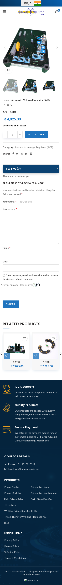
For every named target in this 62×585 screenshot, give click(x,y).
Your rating (9, 201)
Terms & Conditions (15, 558)
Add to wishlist (24, 338)
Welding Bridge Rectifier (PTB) (20, 510)
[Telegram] (31, 153)
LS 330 (46, 362)
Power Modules (12, 493)
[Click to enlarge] (8, 70)
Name (7, 247)
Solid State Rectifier (42, 499)
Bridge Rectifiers (40, 487)
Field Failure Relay (13, 499)
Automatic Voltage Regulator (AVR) (30, 100)
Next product (11, 105)
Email (6, 261)
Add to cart (36, 134)
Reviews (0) (13, 168)
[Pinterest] (22, 153)
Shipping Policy (12, 552)
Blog (6, 522)
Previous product (4, 105)
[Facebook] (13, 153)
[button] (36, 356)
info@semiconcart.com (27, 468)
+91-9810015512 (25, 464)
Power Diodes (11, 487)
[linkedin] (26, 153)
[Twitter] (17, 153)
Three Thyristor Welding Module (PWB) (25, 516)
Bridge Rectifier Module (43, 493)
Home (6, 100)
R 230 (16, 362)
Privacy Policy (11, 540)
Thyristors (10, 504)
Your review (10, 208)
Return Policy (11, 546)
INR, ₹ (27, 3)
